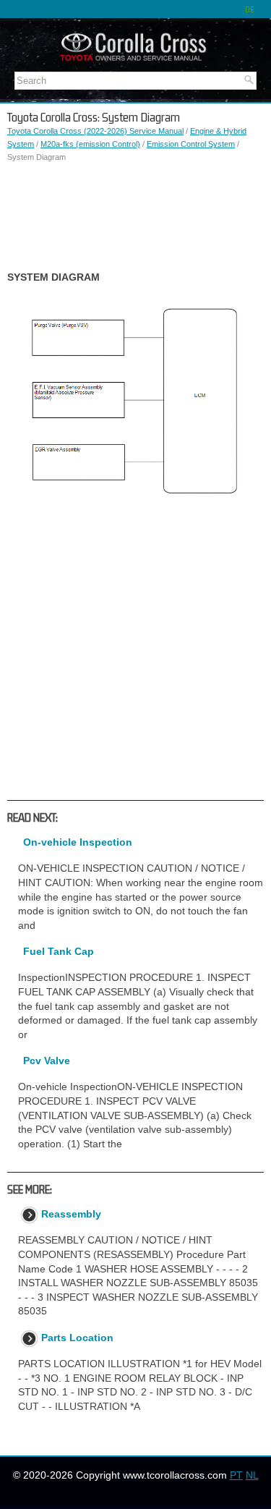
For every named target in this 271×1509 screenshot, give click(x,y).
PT (236, 1475)
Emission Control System (191, 144)
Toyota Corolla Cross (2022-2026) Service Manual (95, 131)
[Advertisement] (135, 217)
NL (252, 1475)
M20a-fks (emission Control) (90, 144)
